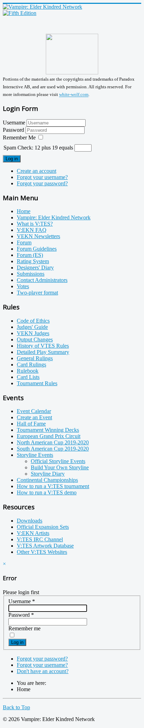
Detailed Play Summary (43, 352)
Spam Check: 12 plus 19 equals (38, 148)
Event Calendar (34, 411)
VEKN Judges (33, 333)
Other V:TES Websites (42, 552)
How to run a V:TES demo (47, 492)
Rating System (33, 261)
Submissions (30, 274)
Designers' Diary (35, 267)
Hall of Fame (31, 424)
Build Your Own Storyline (60, 467)
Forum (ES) (30, 255)
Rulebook (27, 371)
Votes (23, 286)
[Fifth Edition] (19, 13)
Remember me (24, 628)
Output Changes (35, 339)
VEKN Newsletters (38, 236)
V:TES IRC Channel (40, 539)
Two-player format (37, 293)
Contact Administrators (42, 280)
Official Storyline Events (58, 461)
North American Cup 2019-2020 (53, 442)
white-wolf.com (73, 94)
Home (23, 211)
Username (14, 123)
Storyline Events (35, 455)
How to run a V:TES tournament (53, 486)
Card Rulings (31, 364)
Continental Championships (47, 480)
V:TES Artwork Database (45, 546)
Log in (12, 158)
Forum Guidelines (37, 249)
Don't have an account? (43, 671)
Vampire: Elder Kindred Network (54, 217)
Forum (24, 242)
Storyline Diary (48, 474)
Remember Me (19, 137)
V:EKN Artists (33, 533)
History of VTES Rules (43, 346)
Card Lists (28, 377)
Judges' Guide (32, 327)
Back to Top (16, 707)
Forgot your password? (42, 183)
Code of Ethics (33, 321)
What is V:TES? (35, 224)
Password (14, 130)
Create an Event (34, 417)
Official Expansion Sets (43, 527)
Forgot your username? (42, 177)
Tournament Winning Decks (48, 430)
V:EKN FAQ (31, 230)
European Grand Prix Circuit (48, 436)
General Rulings (35, 358)
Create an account (36, 171)
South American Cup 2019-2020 (53, 449)
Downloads (29, 521)
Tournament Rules (37, 383)
